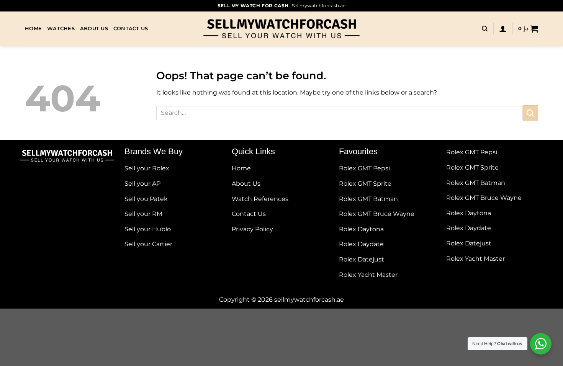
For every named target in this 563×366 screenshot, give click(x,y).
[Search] (485, 28)
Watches (61, 28)
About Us (94, 28)
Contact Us (130, 28)
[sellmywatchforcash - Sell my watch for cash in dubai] (281, 28)
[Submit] (530, 112)
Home (33, 28)
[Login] (503, 28)
